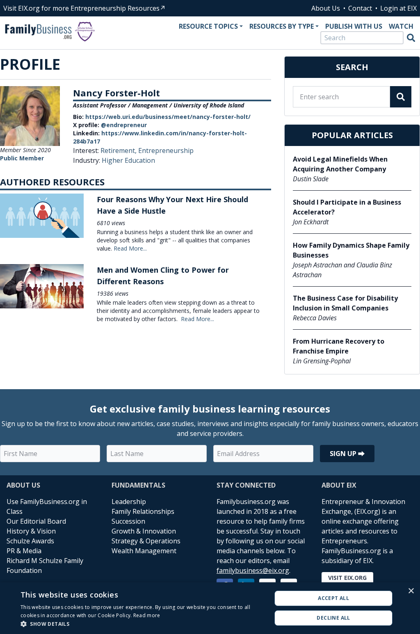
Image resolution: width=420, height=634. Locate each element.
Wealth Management (144, 550)
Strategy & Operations (146, 540)
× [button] (411, 591)
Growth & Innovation (144, 531)
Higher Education (128, 160)
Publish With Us (353, 26)
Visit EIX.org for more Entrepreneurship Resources (81, 8)
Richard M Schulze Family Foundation (45, 565)
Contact (360, 8)
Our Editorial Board (36, 521)
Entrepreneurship (166, 150)
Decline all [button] (333, 617)
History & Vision (31, 531)
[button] (142, 624)
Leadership (129, 501)
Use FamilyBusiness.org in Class (47, 506)
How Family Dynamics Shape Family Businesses (351, 250)
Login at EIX (398, 8)
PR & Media (24, 550)
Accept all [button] (333, 598)
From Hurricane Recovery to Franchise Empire (338, 346)
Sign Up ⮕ (347, 453)
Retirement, (119, 150)
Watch (401, 26)
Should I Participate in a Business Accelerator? (347, 207)
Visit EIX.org (347, 578)
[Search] (411, 37)
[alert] (210, 608)
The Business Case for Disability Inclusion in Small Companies (345, 303)
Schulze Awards (30, 540)
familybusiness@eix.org (253, 570)
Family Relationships (143, 511)
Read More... (130, 248)
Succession (128, 521)
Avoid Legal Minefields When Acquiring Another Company (340, 164)
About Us (325, 8)
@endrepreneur (124, 125)
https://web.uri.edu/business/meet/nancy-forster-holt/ (168, 117)
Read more (146, 615)
